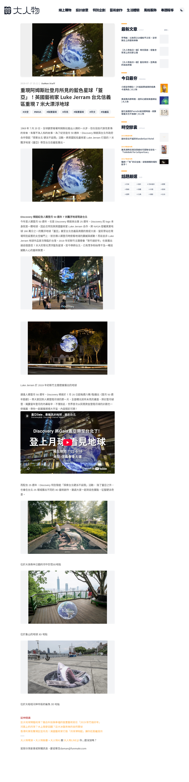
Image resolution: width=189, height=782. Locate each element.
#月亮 (65, 111)
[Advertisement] (67, 761)
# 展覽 (163, 184)
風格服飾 (150, 10)
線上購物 (65, 10)
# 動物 (127, 189)
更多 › (166, 30)
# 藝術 (163, 189)
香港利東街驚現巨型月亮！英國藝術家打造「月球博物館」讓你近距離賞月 (61, 731)
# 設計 (139, 184)
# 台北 (163, 194)
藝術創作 (116, 10)
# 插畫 (139, 189)
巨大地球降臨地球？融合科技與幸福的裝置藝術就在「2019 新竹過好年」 (60, 722)
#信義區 (105, 111)
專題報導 (167, 10)
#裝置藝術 (52, 111)
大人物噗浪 (26, 740)
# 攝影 (151, 194)
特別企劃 (99, 10)
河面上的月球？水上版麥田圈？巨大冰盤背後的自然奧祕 (51, 726)
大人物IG (55, 740)
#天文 (92, 111)
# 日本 (127, 184)
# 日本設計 (151, 184)
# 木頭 (151, 189)
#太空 (26, 111)
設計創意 (82, 10)
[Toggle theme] (182, 10)
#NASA (37, 111)
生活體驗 (133, 10)
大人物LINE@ (71, 740)
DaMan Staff (48, 83)
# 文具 (139, 194)
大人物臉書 (41, 740)
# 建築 (127, 194)
